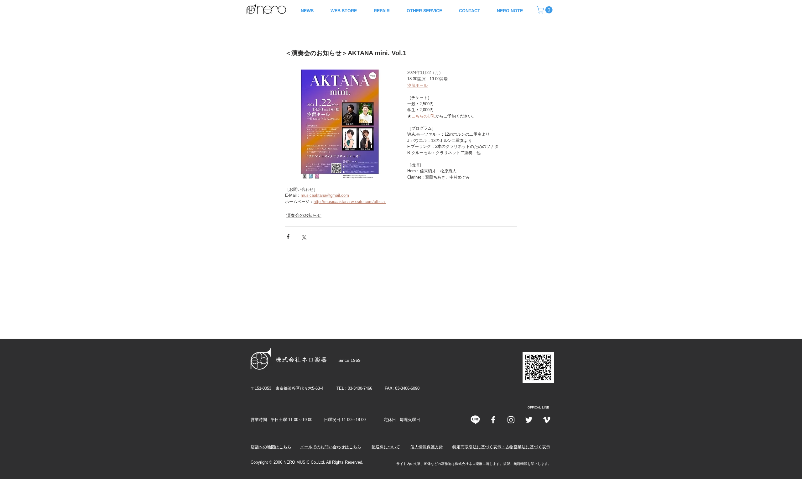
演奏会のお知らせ (303, 215)
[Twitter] (529, 419)
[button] (545, 9)
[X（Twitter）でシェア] (303, 237)
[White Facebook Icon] (493, 419)
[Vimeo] (546, 419)
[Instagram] (511, 419)
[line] (475, 419)
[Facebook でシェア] (288, 237)
